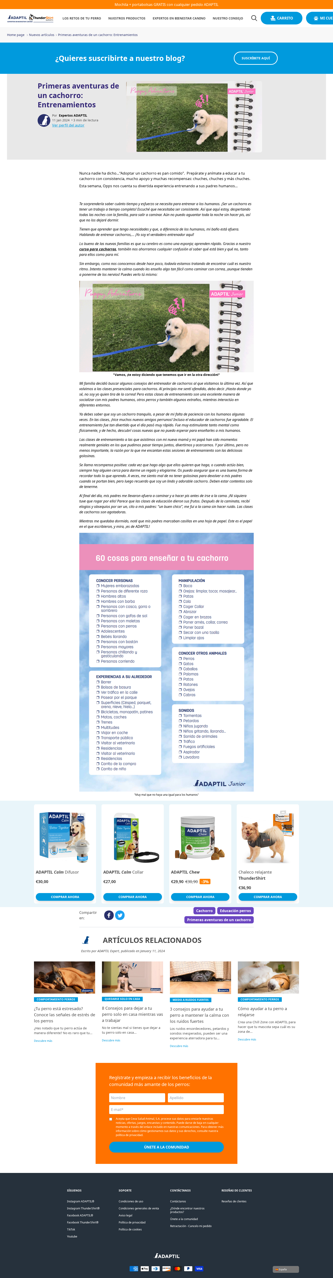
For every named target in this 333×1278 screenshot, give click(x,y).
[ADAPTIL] (167, 1257)
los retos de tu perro (82, 18)
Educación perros (235, 910)
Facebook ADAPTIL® (80, 1215)
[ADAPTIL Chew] (200, 836)
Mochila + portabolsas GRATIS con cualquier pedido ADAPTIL (166, 4)
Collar (123, 872)
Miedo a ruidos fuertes (191, 1000)
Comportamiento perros (56, 999)
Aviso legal (125, 1215)
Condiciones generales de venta (139, 1208)
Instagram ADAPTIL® (80, 1201)
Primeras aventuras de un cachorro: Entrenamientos (98, 35)
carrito (285, 18)
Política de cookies (130, 1229)
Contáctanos (178, 1201)
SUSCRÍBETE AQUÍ (256, 58)
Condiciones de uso (131, 1201)
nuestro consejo (228, 18)
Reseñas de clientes (234, 1201)
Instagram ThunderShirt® (83, 1208)
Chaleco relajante (255, 875)
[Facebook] (108, 915)
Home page (15, 35)
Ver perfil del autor (68, 125)
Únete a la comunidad (184, 1219)
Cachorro (204, 910)
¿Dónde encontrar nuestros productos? (187, 1210)
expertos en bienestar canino (179, 18)
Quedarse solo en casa (122, 999)
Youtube (72, 1236)
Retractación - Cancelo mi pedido (191, 1226)
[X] (119, 915)
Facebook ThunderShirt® (83, 1222)
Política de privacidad (132, 1222)
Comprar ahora (65, 897)
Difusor (57, 872)
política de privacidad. (129, 1135)
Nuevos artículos (41, 35)
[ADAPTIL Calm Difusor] (65, 836)
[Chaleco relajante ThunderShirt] (268, 836)
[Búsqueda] (254, 18)
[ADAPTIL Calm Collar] (132, 836)
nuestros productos (126, 18)
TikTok (71, 1229)
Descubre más (43, 1041)
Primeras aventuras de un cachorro (219, 919)
